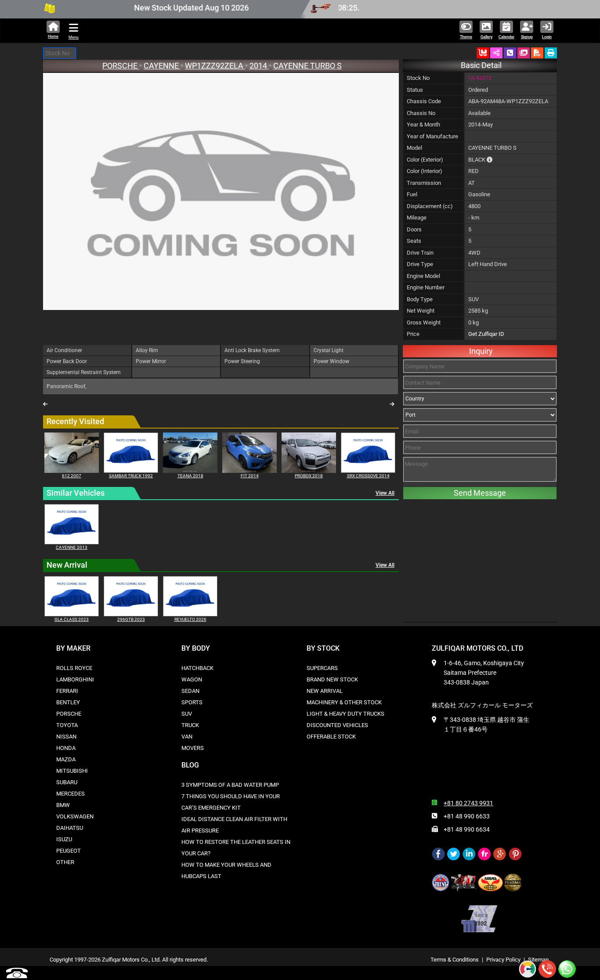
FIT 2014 (250, 475)
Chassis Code (424, 101)
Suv (186, 713)
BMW (63, 805)
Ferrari (67, 691)
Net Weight (420, 310)
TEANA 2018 (190, 475)
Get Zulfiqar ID (486, 334)
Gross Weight (424, 322)
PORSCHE (120, 65)
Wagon (191, 679)
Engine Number (426, 287)
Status (415, 89)
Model (414, 147)
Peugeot (68, 850)
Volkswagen (75, 816)
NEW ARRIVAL (325, 691)
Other (65, 862)
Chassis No (421, 113)
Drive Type (420, 264)
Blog (190, 765)
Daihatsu (69, 828)
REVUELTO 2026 (190, 619)
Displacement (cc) (430, 206)
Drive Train (420, 252)
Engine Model (423, 276)
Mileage (417, 217)
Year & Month (423, 124)
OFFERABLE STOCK (331, 736)
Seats (414, 241)
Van (186, 736)
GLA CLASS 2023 (71, 619)
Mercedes (70, 793)
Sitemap (538, 959)
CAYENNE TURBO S (307, 65)
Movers (192, 748)
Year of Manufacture (432, 136)
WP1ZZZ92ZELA (215, 65)
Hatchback (197, 668)
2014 (259, 65)
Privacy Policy (503, 959)
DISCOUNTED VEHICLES (337, 725)
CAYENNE (162, 65)
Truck (190, 725)
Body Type (420, 299)
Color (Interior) (424, 171)
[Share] (496, 52)
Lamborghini (75, 679)
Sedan (190, 691)
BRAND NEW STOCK (332, 679)
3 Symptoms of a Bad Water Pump (230, 785)
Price (413, 334)
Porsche (68, 713)
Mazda (66, 759)
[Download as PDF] (537, 52)
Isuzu (64, 839)
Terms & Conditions (454, 959)
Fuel (412, 194)
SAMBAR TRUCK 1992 (131, 475)
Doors (414, 229)
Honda (66, 748)
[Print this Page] (551, 52)
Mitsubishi (72, 770)
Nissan (66, 736)
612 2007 (71, 475)
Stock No (418, 78)
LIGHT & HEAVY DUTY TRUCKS (345, 713)
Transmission (424, 183)
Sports (191, 702)
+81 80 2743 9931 (468, 803)
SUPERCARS (322, 668)
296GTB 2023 (131, 619)
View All (385, 493)
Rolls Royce (74, 668)
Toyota (67, 725)
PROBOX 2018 (309, 475)
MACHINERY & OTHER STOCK (344, 702)
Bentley (68, 702)
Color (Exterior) (425, 159)
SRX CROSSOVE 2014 (368, 475)
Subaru (66, 782)
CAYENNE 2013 (71, 547)
